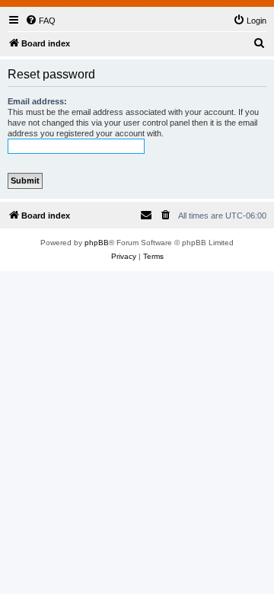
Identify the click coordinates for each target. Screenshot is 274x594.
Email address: (37, 101)
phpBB (96, 242)
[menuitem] (40, 20)
